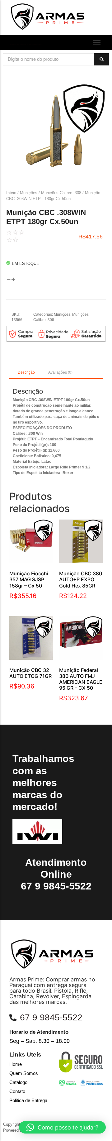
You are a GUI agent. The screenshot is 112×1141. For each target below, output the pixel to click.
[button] (62, 1127)
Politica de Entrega (28, 1100)
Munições (28, 192)
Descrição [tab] (26, 372)
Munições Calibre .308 (61, 192)
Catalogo (18, 1082)
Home (15, 1064)
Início (11, 192)
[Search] (101, 59)
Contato (17, 1091)
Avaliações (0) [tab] (60, 372)
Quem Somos (23, 1073)
